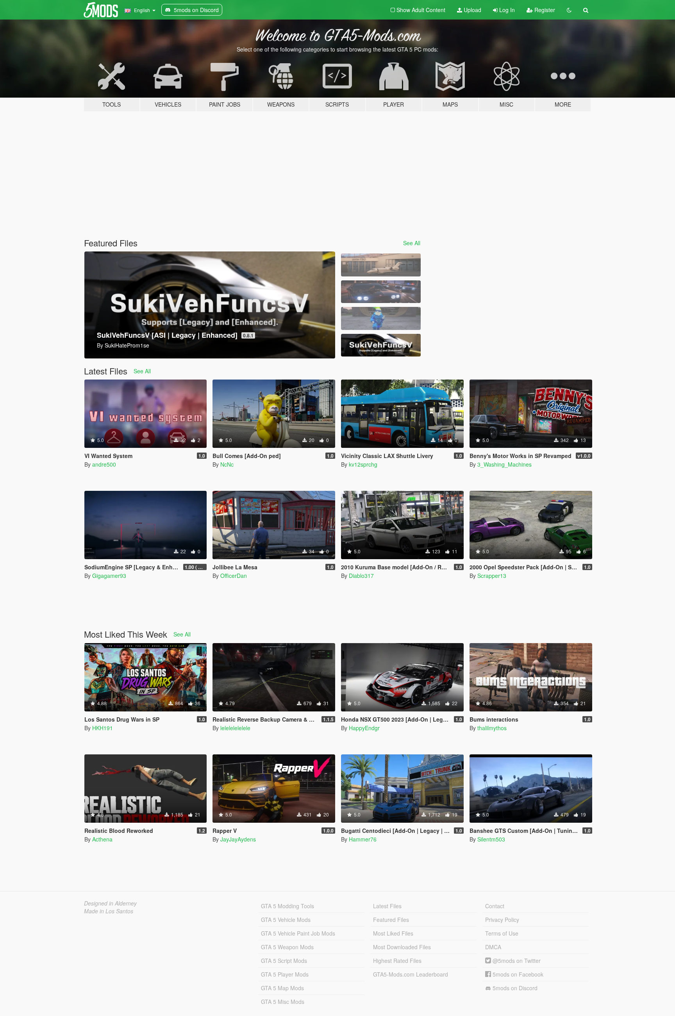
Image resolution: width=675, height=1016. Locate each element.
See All (411, 243)
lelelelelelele (235, 728)
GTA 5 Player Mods (285, 974)
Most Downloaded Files (402, 947)
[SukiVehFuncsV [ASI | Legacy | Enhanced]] (381, 345)
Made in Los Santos (108, 911)
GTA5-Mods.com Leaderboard (410, 974)
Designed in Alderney (110, 903)
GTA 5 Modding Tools (287, 906)
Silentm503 (491, 839)
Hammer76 (363, 839)
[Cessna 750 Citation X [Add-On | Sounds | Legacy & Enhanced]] (381, 264)
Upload (471, 10)
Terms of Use (501, 933)
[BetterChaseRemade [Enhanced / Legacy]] (381, 291)
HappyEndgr (364, 728)
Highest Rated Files (397, 960)
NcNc (227, 464)
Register (544, 10)
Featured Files (391, 919)
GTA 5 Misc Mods (282, 1001)
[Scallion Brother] (381, 318)
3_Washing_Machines (504, 464)
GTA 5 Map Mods (282, 988)
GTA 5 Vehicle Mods (286, 919)
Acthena (102, 839)
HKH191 (102, 728)
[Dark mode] (569, 10)
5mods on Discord (514, 988)
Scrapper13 (491, 575)
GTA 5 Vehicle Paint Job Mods (298, 933)
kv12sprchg (363, 464)
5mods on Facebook (517, 974)
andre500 (104, 464)
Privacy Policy (502, 919)
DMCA (493, 947)
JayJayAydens (238, 839)
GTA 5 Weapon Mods (287, 947)
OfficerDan (233, 575)
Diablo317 (361, 575)
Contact (494, 906)
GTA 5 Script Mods (284, 960)
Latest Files (387, 906)
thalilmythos (492, 728)
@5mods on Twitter (516, 960)
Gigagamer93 (109, 575)
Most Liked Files (393, 933)
